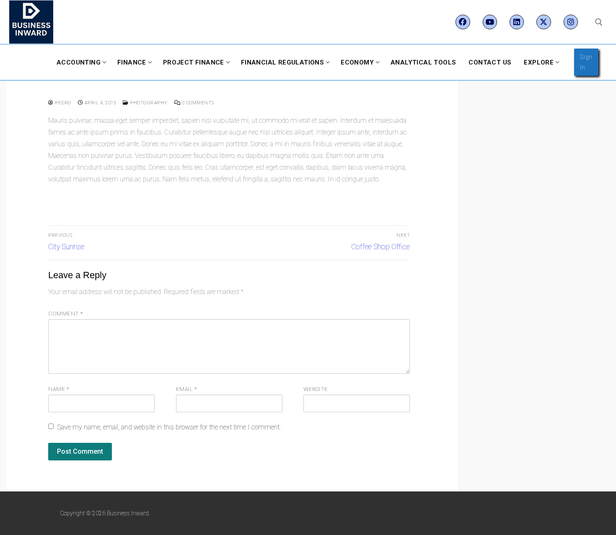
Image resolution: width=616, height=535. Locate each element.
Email (186, 388)
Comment (65, 313)
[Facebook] (463, 22)
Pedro (62, 103)
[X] (543, 22)
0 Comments (197, 103)
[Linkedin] (517, 22)
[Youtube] (490, 22)
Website (315, 388)
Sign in (586, 62)
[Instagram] (571, 22)
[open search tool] (599, 22)
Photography (148, 103)
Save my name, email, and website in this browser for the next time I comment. (169, 427)
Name (58, 388)
